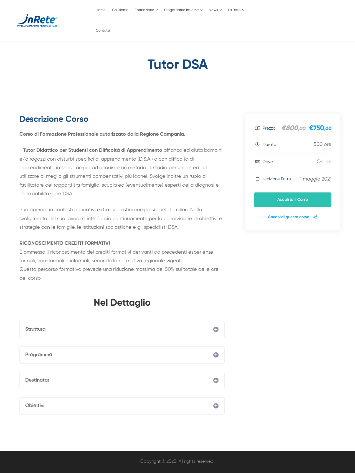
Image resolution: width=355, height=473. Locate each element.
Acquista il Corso (292, 200)
